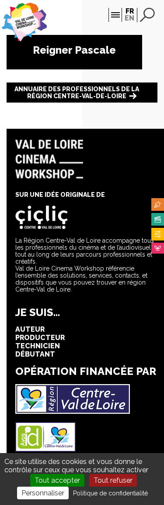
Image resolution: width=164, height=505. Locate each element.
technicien (37, 346)
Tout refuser (113, 480)
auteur (30, 329)
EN (129, 18)
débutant (35, 354)
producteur (40, 337)
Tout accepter (57, 480)
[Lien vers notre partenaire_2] (45, 449)
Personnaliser (42, 493)
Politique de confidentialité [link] (110, 493)
